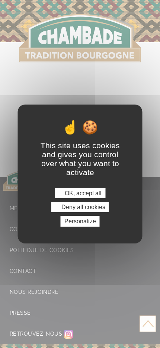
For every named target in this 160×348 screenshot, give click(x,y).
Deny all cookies (82, 207)
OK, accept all (82, 193)
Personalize (80, 221)
